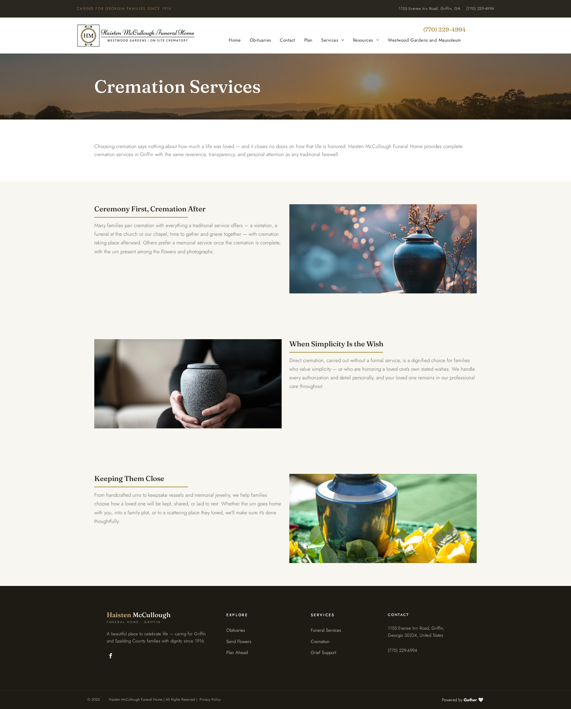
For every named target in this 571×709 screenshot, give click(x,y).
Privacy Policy (210, 699)
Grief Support (323, 652)
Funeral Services (326, 630)
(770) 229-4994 (480, 8)
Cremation (320, 641)
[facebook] (111, 656)
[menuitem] (234, 40)
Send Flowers (238, 641)
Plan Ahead (237, 652)
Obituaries (235, 630)
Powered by (459, 700)
